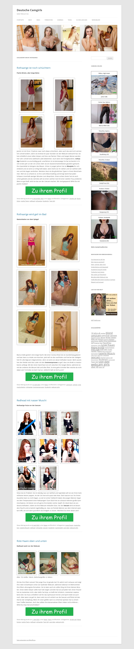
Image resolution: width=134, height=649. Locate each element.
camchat (105, 335)
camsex (75, 385)
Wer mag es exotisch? (97, 262)
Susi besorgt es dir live (98, 259)
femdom (111, 339)
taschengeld (59, 528)
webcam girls (56, 387)
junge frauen (69, 525)
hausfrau (107, 342)
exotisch (106, 339)
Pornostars (49, 20)
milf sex (103, 349)
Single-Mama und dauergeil (99, 267)
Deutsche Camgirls (29, 10)
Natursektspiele (106, 351)
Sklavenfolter (94, 360)
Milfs (30, 20)
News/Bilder (96, 20)
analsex (103, 333)
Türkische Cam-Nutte (97, 272)
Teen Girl (52, 201)
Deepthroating (95, 338)
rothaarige (38, 201)
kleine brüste (97, 347)
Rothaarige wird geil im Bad (31, 214)
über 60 (101, 367)
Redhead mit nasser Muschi (31, 400)
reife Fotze (94, 355)
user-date (66, 528)
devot (103, 337)
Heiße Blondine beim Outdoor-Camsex (103, 280)
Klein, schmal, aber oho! (98, 264)
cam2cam (69, 385)
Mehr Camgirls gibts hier (99, 247)
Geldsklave (112, 341)
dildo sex (94, 339)
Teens (70, 20)
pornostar (94, 354)
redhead (32, 201)
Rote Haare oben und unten (32, 540)
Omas (38, 20)
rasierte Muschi (24, 528)
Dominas (60, 20)
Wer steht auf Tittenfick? (98, 275)
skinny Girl (109, 358)
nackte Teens (25, 201)
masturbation (21, 387)
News (49, 199)
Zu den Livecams (81, 20)
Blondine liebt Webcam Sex (99, 277)
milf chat (95, 349)
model (110, 350)
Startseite (20, 20)
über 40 (94, 367)
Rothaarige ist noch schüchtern (34, 67)
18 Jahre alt (72, 199)
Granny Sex (98, 343)
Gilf (92, 343)
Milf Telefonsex (95, 320)
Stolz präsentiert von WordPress (26, 640)
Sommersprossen (38, 387)
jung (79, 385)
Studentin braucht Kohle (98, 270)
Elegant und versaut (97, 282)
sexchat (103, 358)
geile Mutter (95, 341)
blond (109, 333)
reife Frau (100, 355)
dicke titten (111, 337)
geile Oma (103, 341)
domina (100, 339)
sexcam (45, 528)
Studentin (46, 201)
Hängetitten (94, 345)
